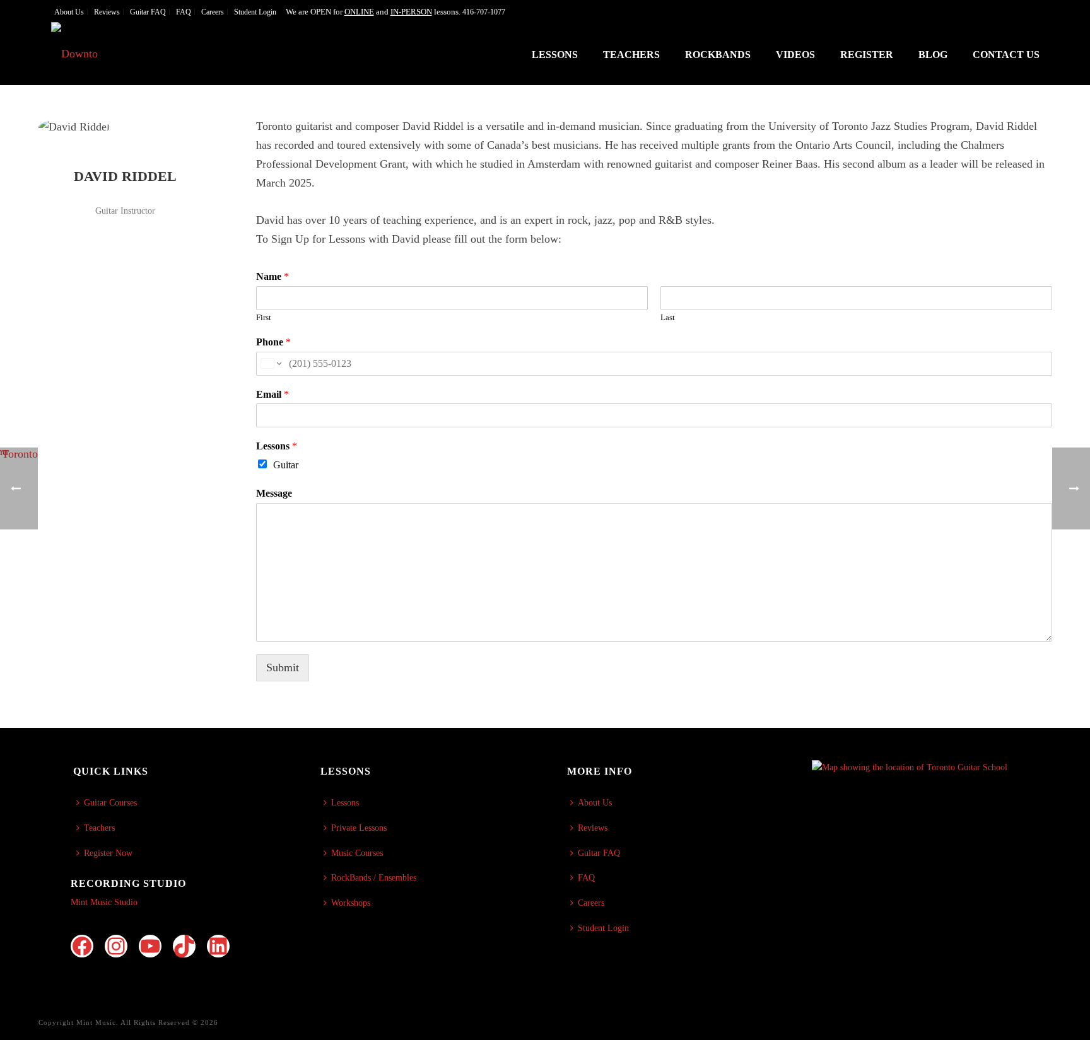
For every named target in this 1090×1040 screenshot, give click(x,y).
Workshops (350, 903)
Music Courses (357, 853)
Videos (795, 54)
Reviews (592, 828)
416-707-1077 (483, 12)
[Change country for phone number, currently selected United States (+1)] (270, 364)
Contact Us (1006, 54)
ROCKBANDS (718, 54)
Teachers (631, 54)
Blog (932, 54)
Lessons (555, 54)
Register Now (108, 853)
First (263, 317)
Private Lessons (359, 828)
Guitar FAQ (599, 853)
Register (866, 54)
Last (667, 317)
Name (272, 276)
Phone (273, 342)
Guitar (285, 464)
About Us (595, 802)
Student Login (603, 928)
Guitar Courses (110, 802)
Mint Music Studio (104, 902)
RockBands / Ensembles (373, 877)
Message (274, 493)
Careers (591, 903)
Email (272, 394)
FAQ (586, 877)
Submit (282, 667)
